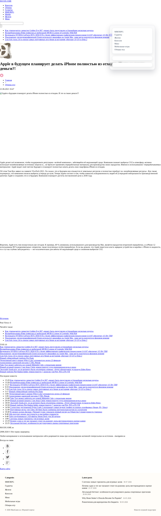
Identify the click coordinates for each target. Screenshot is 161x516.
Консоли (8, 5)
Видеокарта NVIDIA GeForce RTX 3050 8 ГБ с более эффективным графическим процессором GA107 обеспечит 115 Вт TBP (59, 35)
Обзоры (8, 8)
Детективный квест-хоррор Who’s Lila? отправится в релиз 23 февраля (30, 360)
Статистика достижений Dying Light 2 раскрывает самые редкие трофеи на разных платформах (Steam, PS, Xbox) (59, 407)
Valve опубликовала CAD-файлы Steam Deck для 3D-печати (34, 416)
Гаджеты (9, 10)
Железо (8, 17)
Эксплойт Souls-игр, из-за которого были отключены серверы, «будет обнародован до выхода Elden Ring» (45, 369)
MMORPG (9, 12)
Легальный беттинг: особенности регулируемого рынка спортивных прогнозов (44, 423)
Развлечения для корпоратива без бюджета (100, 502)
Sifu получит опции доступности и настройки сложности (33, 414)
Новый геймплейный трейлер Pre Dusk (17, 358)
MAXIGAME (5, 1)
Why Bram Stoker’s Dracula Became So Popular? (102, 498)
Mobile (8, 14)
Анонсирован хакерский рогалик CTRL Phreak (20, 363)
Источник (4, 318)
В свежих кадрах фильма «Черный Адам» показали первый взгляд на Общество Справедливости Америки (56, 412)
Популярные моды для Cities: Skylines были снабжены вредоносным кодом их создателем (48, 410)
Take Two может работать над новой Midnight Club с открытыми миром (30, 365)
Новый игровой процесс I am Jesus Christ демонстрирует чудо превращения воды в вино (38, 367)
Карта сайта (5, 469)
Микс (7, 19)
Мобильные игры (12, 501)
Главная (8, 80)
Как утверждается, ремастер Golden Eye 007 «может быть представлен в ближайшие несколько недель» (49, 30)
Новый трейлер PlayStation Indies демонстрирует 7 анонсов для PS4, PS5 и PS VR (35, 372)
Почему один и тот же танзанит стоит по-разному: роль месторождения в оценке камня (47, 421)
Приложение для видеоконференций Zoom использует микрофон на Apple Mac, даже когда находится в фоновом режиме (57, 37)
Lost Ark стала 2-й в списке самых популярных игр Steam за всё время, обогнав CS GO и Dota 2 (46, 39)
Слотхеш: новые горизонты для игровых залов (29, 419)
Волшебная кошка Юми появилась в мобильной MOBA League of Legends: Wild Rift (41, 33)
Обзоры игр (10, 85)
